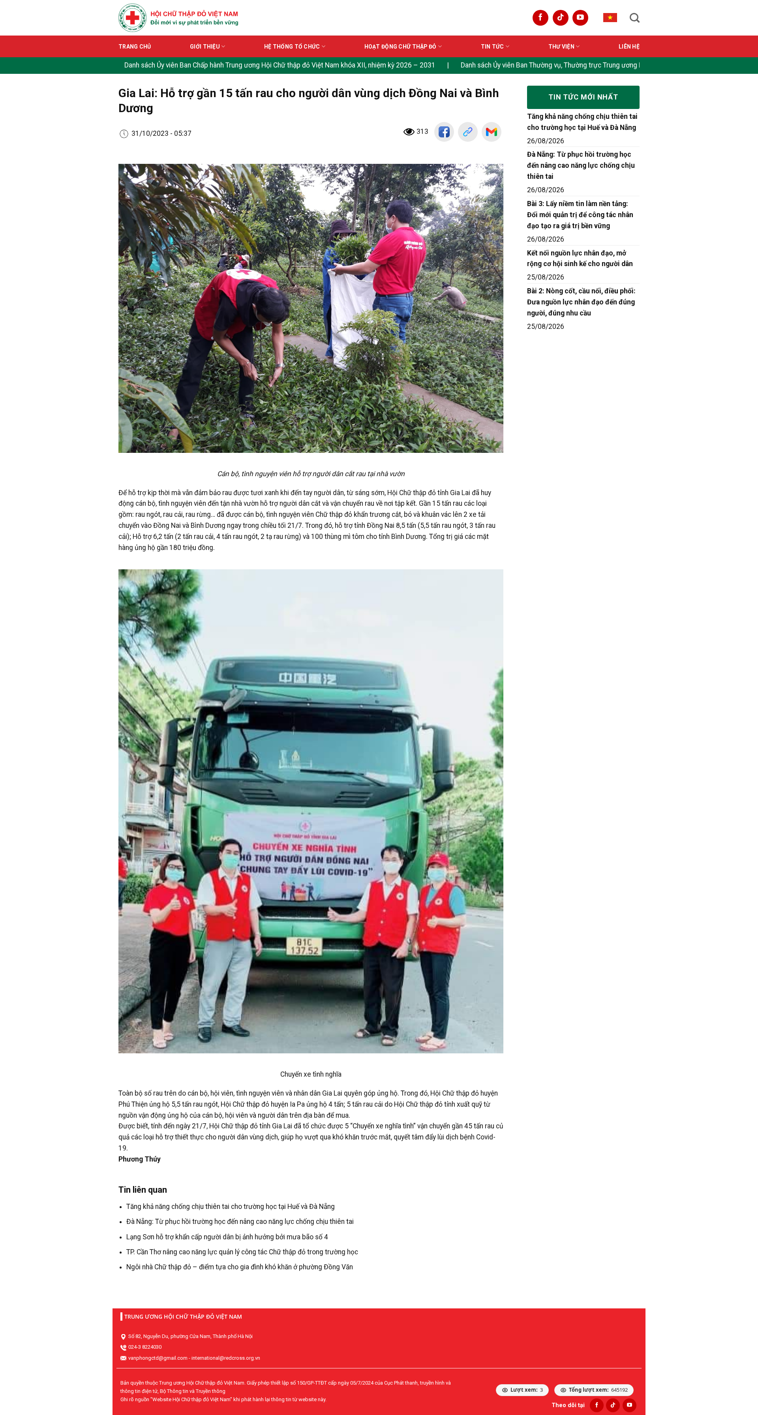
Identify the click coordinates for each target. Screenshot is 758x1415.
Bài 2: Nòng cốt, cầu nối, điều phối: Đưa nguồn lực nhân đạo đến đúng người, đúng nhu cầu (581, 302)
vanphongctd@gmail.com (158, 1358)
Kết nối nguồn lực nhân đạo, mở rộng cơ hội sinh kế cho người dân (580, 258)
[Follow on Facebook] (540, 18)
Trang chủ (134, 46)
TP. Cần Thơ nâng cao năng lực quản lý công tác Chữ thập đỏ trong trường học (242, 1252)
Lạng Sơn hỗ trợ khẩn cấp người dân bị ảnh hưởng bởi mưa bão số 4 (227, 1237)
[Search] (635, 18)
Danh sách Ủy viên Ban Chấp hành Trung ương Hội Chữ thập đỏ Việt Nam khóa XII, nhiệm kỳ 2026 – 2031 (279, 65)
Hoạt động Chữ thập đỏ (400, 46)
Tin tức (492, 46)
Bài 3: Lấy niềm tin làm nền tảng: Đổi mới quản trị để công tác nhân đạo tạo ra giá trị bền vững (580, 215)
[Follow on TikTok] (560, 18)
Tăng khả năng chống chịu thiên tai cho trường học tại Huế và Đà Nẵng (230, 1206)
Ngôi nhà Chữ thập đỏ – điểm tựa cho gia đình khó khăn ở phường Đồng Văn (239, 1267)
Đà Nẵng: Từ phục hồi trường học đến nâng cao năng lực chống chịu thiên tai (240, 1221)
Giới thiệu (205, 46)
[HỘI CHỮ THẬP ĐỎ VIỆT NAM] (178, 18)
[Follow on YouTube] (580, 18)
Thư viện (561, 46)
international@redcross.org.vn (225, 1358)
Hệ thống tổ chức (292, 46)
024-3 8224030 (144, 1347)
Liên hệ (629, 46)
